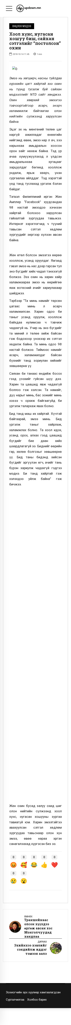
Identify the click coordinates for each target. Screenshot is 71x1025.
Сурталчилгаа (15, 999)
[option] (35, 69)
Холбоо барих (37, 999)
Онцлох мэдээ (21, 26)
